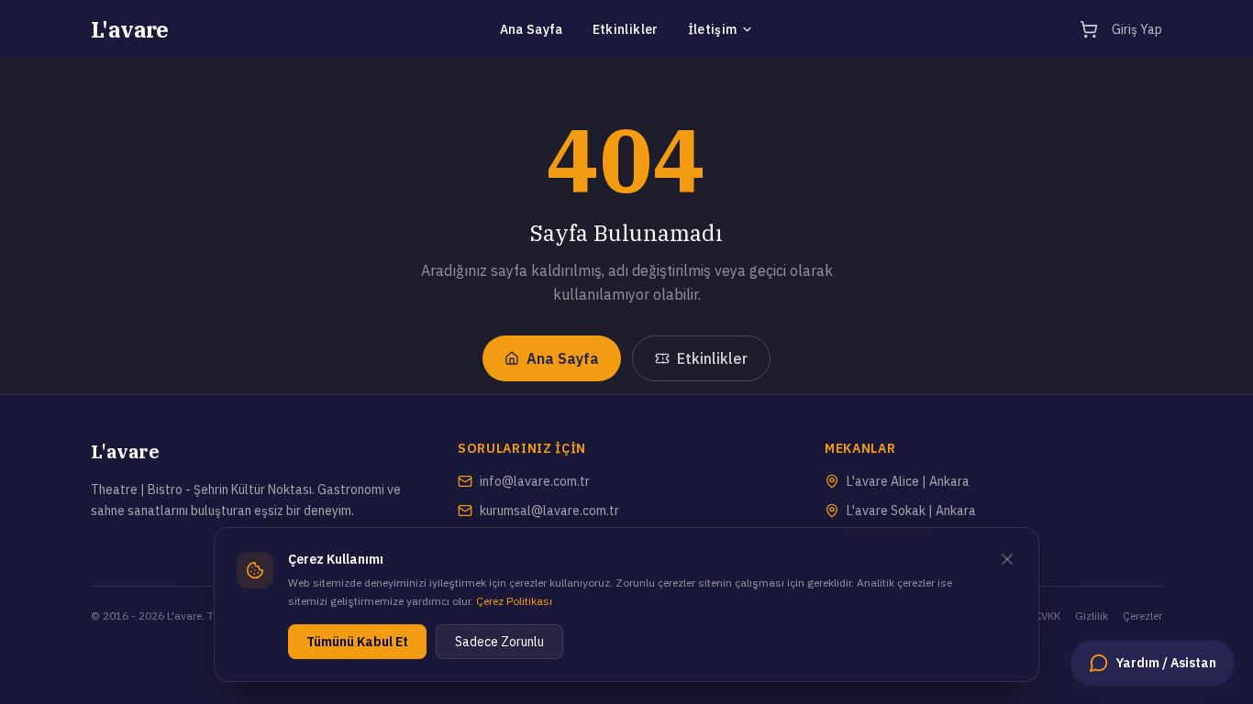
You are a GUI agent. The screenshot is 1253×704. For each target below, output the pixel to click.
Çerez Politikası (514, 601)
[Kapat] (1007, 559)
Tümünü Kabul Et (357, 641)
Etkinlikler (626, 29)
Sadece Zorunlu (499, 641)
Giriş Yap (1137, 29)
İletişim (712, 29)
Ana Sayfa (531, 29)
